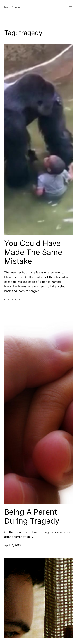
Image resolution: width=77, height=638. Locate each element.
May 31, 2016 (12, 299)
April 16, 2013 (12, 545)
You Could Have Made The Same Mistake (33, 252)
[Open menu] (70, 7)
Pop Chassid (12, 7)
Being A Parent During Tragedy (31, 516)
